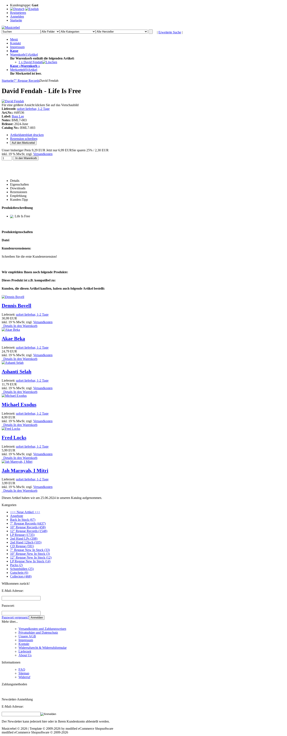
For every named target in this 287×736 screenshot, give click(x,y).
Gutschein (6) (19, 572)
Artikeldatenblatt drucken (27, 135)
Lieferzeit (24, 651)
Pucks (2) (16, 565)
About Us (25, 655)
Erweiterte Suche (169, 32)
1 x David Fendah (30, 62)
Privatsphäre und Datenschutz (38, 632)
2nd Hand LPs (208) (23, 538)
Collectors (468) (21, 576)
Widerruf (24, 677)
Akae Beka (13, 338)
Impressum (17, 47)
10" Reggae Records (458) (28, 527)
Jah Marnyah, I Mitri (25, 470)
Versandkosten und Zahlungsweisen (42, 628)
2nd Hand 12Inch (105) (25, 542)
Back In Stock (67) (22, 519)
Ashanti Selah (16, 371)
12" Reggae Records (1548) (28, 531)
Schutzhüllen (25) (22, 569)
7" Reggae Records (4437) (28, 523)
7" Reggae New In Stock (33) (30, 550)
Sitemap (23, 673)
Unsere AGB (27, 636)
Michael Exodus (19, 404)
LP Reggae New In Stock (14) (30, 561)
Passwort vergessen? (15, 617)
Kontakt (15, 43)
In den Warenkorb (25, 158)
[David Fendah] (13, 101)
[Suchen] (151, 31)
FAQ (21, 669)
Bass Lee (18, 116)
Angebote (16, 516)
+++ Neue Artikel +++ (25, 512)
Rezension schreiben (23, 138)
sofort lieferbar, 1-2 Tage (33, 109)
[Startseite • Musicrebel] (11, 27)
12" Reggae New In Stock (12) (30, 557)
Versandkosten (43, 154)
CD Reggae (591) (22, 546)
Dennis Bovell (16, 305)
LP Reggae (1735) (22, 535)
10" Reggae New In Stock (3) (30, 553)
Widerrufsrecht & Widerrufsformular (42, 647)
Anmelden (37, 617)
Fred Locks (14, 437)
